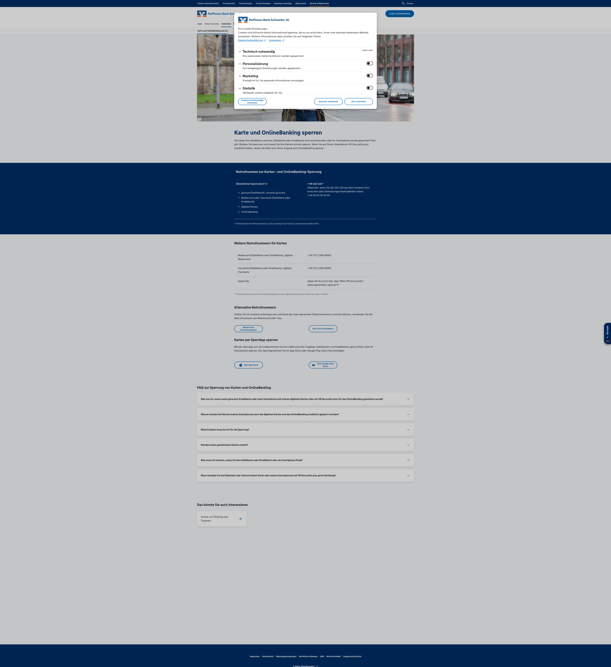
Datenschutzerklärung (250, 40)
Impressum (275, 40)
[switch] (370, 63)
